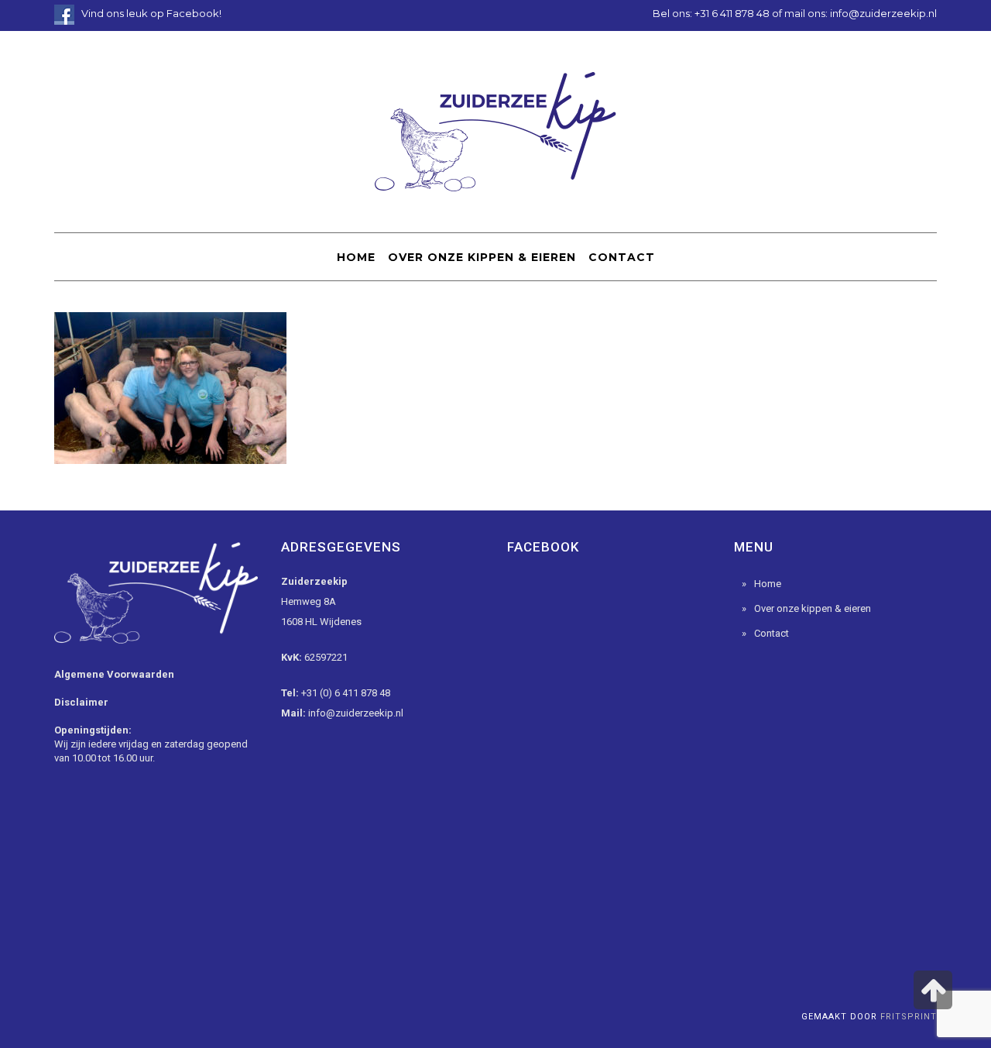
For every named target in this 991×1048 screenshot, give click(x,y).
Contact (771, 633)
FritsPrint (908, 1017)
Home (767, 583)
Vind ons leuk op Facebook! (151, 13)
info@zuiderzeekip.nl (883, 13)
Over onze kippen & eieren (812, 608)
